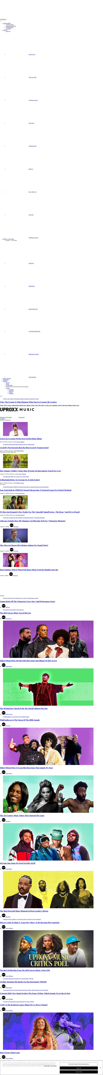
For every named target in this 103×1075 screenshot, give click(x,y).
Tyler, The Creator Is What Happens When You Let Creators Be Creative (28, 402)
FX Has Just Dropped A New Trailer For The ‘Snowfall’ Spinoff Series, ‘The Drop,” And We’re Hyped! (40, 512)
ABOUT (5, 381)
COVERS (8, 28)
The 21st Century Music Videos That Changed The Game (22, 816)
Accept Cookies (78, 1071)
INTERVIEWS (9, 27)
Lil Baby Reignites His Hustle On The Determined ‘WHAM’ (23, 982)
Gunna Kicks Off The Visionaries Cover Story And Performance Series (27, 601)
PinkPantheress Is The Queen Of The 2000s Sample (20, 720)
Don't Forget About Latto (10, 1053)
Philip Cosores (20, 483)
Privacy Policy (53, 1065)
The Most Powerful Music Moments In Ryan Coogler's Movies (24, 911)
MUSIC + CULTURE (8, 239)
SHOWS (5, 30)
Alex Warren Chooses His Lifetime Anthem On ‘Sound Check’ (24, 545)
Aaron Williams (20, 442)
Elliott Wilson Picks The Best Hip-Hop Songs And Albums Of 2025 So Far (28, 661)
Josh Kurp (15, 526)
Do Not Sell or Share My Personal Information (79, 1064)
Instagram (11, 390)
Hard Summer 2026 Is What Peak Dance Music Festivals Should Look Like (29, 570)
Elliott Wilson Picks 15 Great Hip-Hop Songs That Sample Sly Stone (26, 768)
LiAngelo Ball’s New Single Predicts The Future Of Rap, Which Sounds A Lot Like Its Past (35, 993)
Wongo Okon (8, 987)
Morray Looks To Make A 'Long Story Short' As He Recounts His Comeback (29, 923)
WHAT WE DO (7, 378)
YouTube (11, 389)
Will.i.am (7, 607)
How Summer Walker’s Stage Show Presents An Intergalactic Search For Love (30, 471)
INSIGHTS (6, 380)
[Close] (100, 1067)
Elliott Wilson (20, 450)
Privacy (8, 382)
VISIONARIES (7, 23)
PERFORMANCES (11, 26)
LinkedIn (11, 393)
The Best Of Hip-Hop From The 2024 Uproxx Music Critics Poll (25, 970)
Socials (7, 388)
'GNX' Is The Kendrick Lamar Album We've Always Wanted (23, 1005)
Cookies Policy (47, 1065)
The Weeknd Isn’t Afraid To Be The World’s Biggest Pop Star (24, 708)
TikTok (11, 392)
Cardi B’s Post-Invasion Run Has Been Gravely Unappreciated (24, 448)
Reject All (79, 1068)
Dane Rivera (21, 493)
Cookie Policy (9, 385)
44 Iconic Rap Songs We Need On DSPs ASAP (17, 863)
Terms (7, 384)
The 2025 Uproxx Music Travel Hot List (15, 613)
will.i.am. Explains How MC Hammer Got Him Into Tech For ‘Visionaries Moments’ (33, 521)
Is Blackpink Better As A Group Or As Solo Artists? (20, 480)
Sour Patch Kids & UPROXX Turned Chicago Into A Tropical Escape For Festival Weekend (35, 490)
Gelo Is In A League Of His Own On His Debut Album (21, 439)
